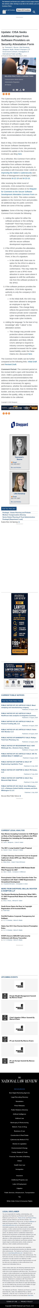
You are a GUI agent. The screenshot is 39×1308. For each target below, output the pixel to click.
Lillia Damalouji (24, 47)
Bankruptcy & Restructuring (19, 1122)
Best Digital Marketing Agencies (19, 1093)
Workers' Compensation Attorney (14, 515)
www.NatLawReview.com (9, 1225)
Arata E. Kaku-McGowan (18, 862)
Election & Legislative (20, 1144)
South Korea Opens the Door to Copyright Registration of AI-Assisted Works (16, 907)
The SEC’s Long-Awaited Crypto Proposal (16, 848)
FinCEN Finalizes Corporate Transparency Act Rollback (18, 917)
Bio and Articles (16, 467)
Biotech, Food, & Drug (19, 1127)
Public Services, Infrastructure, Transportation (19, 1192)
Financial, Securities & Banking (19, 1156)
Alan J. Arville (7, 872)
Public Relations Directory (19, 1110)
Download (20, 90)
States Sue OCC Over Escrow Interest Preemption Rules (19, 927)
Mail (17, 90)
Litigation (19, 1188)
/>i (23, 90)
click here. (31, 1295)
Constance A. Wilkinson (19, 872)
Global (19, 1161)
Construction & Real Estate (19, 1135)
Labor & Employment (19, 1184)
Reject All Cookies (23, 10)
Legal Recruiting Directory (19, 1097)
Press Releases (19, 1105)
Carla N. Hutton (19, 842)
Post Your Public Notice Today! (12, 701)
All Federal (8, 85)
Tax (19, 1197)
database (32, 1221)
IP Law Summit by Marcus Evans (22, 1041)
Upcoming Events (9, 977)
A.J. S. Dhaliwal (7, 920)
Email (15, 462)
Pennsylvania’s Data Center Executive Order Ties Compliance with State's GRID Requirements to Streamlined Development (19, 880)
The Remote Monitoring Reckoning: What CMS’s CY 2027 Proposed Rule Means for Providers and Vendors (19, 896)
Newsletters (19, 1101)
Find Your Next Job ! (9, 508)
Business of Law (19, 1131)
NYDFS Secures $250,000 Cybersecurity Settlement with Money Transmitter (15, 937)
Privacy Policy (32, 1218)
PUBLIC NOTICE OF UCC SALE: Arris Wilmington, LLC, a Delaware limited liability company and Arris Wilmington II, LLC (19, 788)
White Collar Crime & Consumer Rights (19, 1201)
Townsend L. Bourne (11, 47)
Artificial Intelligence (19, 1114)
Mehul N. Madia (17, 920)
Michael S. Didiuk (18, 850)
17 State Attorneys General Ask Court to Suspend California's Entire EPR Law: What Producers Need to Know (19, 858)
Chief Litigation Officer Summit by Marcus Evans (22, 1018)
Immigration (19, 1169)
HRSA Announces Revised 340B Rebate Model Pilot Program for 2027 (18, 869)
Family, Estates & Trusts (19, 1152)
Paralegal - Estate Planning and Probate (16, 512)
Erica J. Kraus (7, 900)
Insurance (19, 1175)
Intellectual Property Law (19, 1180)
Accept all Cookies (9, 10)
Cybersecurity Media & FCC (19, 1139)
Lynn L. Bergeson (8, 842)
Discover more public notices (10, 796)
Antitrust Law (19, 1118)
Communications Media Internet (14, 79)
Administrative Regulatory (12, 82)
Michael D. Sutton (17, 900)
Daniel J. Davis (7, 850)
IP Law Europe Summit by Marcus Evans (22, 1061)
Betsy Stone (6, 862)
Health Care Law (19, 1165)
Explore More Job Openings (9, 522)
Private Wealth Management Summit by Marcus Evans (23, 996)
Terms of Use (21, 1218)
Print (14, 90)
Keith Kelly (6, 910)
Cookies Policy (7, 6)
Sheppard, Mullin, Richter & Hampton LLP (16, 49)
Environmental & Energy (19, 1148)
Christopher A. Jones (22, 884)
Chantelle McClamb (9, 884)
